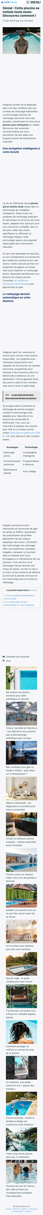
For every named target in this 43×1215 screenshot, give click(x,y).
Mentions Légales (20, 1209)
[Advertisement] (21, 80)
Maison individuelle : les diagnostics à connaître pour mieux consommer (21, 806)
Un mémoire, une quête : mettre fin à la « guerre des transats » (20, 1085)
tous (8, 660)
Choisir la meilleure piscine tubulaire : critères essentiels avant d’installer (21, 842)
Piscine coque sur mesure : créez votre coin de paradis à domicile (21, 877)
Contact (8, 1209)
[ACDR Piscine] (9, 2)
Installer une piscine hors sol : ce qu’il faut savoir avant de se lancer (21, 913)
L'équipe (28, 1211)
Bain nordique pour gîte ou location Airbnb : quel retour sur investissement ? (20, 770)
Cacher (33, 590)
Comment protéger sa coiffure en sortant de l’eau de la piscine (20, 1049)
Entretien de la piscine (17, 656)
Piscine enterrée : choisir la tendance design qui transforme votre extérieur (20, 1121)
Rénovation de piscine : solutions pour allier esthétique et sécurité (18, 695)
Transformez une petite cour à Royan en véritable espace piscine (21, 1014)
